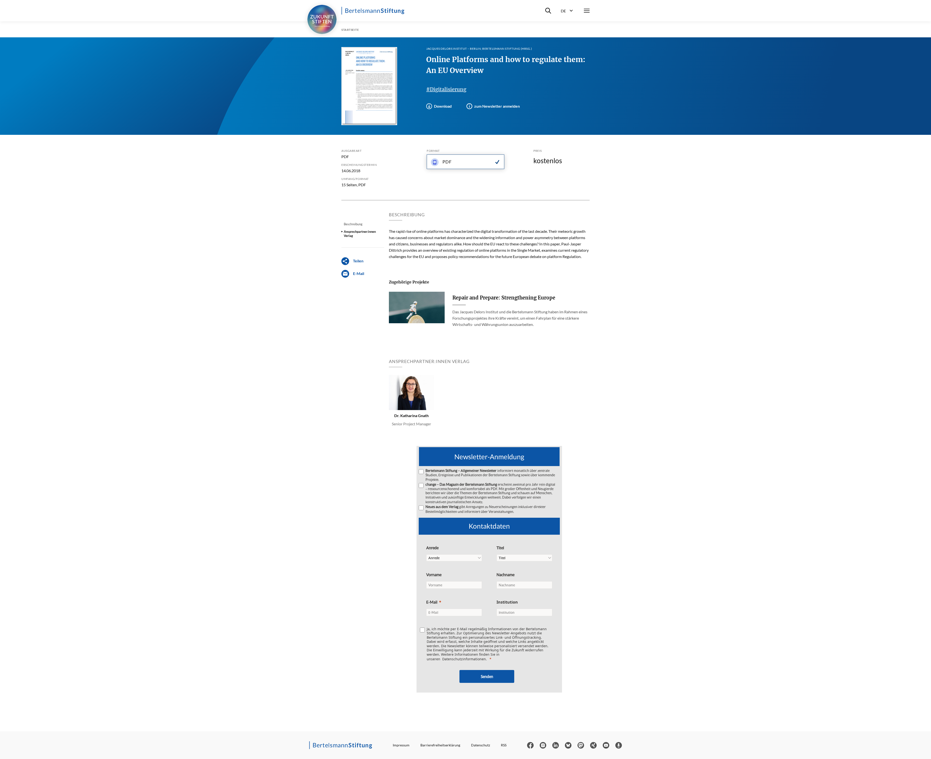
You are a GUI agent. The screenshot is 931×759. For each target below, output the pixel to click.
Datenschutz (480, 745)
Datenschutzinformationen (464, 659)
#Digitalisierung (446, 89)
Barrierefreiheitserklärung (440, 745)
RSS (503, 745)
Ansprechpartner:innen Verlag (360, 233)
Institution (507, 602)
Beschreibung (353, 224)
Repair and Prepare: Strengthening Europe (503, 298)
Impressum (401, 745)
